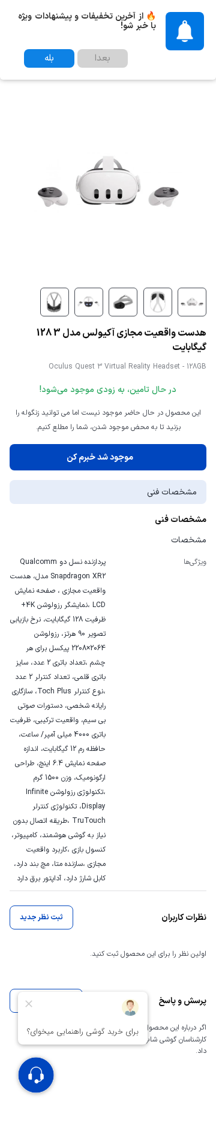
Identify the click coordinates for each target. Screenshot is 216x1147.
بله (49, 58)
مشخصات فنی (172, 492)
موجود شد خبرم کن (100, 457)
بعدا (102, 58)
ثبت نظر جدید (41, 917)
